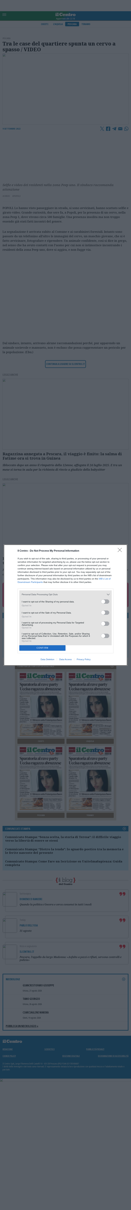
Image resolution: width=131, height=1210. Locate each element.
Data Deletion (47, 659)
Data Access (65, 659)
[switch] (105, 601)
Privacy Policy (84, 659)
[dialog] (65, 605)
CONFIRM (42, 648)
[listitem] (65, 594)
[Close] (121, 551)
